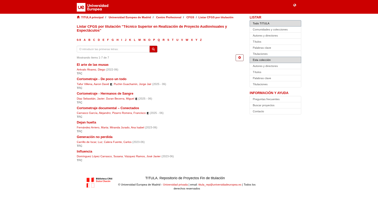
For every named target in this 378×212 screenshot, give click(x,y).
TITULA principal (92, 17)
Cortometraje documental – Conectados (108, 108)
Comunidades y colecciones (270, 29)
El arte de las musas (92, 65)
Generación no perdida (94, 137)
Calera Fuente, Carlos (118, 142)
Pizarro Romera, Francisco (129, 112)
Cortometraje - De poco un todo (101, 79)
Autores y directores (265, 35)
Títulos (257, 41)
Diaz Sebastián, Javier (91, 98)
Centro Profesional (168, 17)
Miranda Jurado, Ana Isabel (127, 127)
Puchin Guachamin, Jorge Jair (132, 84)
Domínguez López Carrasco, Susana (100, 156)
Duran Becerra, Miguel (120, 98)
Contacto (258, 111)
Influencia (84, 151)
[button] (294, 5)
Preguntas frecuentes (266, 99)
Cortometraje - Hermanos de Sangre (105, 93)
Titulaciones (260, 53)
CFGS (190, 17)
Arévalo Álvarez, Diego (91, 69)
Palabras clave (262, 47)
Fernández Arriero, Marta (92, 127)
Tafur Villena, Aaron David (93, 84)
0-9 (79, 39)
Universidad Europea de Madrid (130, 17)
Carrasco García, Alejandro (94, 112)
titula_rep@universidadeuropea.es (219, 184)
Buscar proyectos (263, 105)
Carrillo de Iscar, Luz (89, 142)
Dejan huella (86, 122)
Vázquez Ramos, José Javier (142, 156)
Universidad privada (175, 184)
